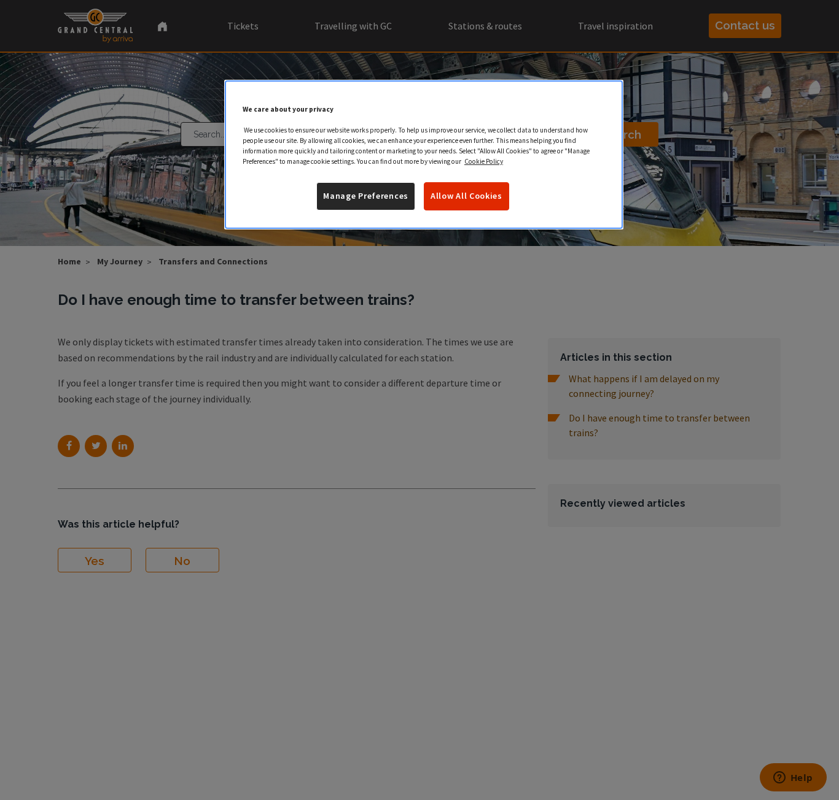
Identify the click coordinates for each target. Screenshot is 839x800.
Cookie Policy (483, 162)
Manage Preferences (365, 196)
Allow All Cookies (466, 196)
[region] (423, 154)
